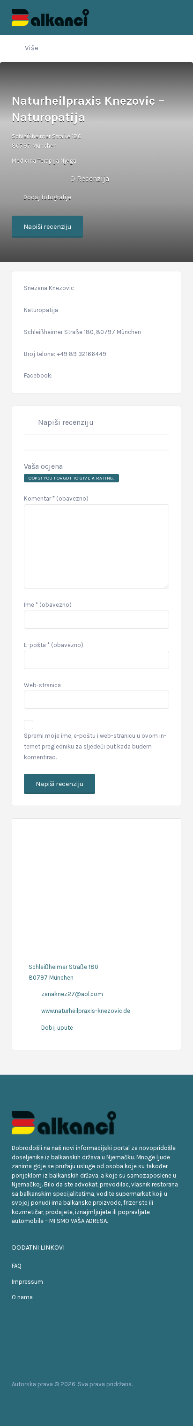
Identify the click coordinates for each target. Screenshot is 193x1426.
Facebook (20, 1402)
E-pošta (53, 644)
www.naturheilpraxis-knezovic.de (85, 1010)
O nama (22, 1297)
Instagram (50, 1402)
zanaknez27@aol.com (72, 993)
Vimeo (65, 1402)
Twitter (35, 1402)
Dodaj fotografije (46, 197)
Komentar (56, 498)
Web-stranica (42, 685)
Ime (48, 604)
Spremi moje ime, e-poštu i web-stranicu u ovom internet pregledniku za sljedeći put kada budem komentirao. (95, 746)
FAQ (17, 1265)
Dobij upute (57, 1027)
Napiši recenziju (47, 227)
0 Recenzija (89, 178)
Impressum (27, 1281)
